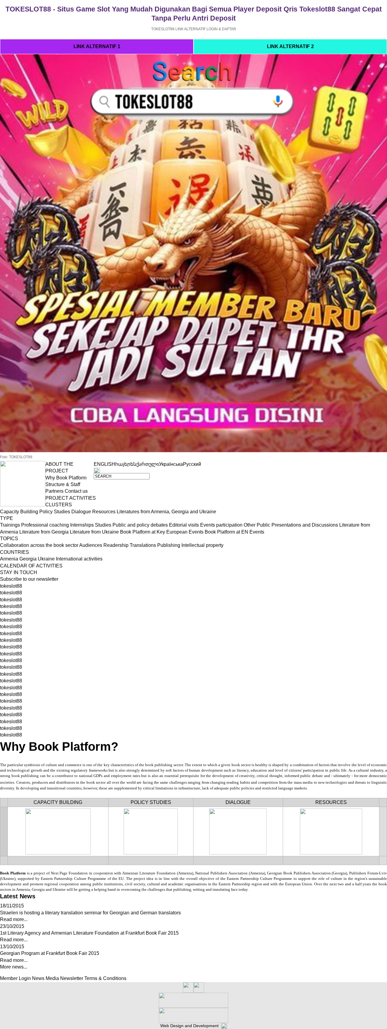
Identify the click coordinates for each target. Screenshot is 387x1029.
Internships (82, 525)
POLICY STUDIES (151, 802)
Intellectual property (202, 545)
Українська (171, 464)
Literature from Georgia (44, 531)
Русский (192, 464)
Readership (115, 545)
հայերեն (125, 464)
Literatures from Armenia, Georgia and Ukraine (166, 511)
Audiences (90, 545)
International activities (79, 558)
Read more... (14, 919)
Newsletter (71, 978)
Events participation (221, 525)
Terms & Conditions (105, 978)
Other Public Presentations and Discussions (291, 525)
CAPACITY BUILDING (58, 802)
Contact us (76, 491)
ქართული (147, 464)
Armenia (9, 558)
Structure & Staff (62, 484)
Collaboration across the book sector (39, 545)
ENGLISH (104, 464)
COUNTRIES (14, 552)
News (38, 978)
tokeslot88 (11, 586)
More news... (13, 966)
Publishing (168, 545)
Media (52, 978)
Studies (103, 525)
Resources (103, 511)
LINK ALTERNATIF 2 (290, 46)
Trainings (10, 525)
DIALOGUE (238, 802)
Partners (54, 491)
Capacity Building (19, 511)
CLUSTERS (58, 504)
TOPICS (9, 538)
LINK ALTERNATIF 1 (96, 46)
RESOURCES (331, 802)
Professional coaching (45, 525)
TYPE (6, 518)
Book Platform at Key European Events (161, 531)
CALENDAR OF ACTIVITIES (31, 565)
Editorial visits (184, 525)
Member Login (15, 978)
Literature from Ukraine (94, 531)
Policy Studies (54, 511)
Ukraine (46, 558)
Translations (143, 545)
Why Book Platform (65, 477)
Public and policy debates (140, 525)
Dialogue (81, 511)
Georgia (28, 558)
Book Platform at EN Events (234, 531)
